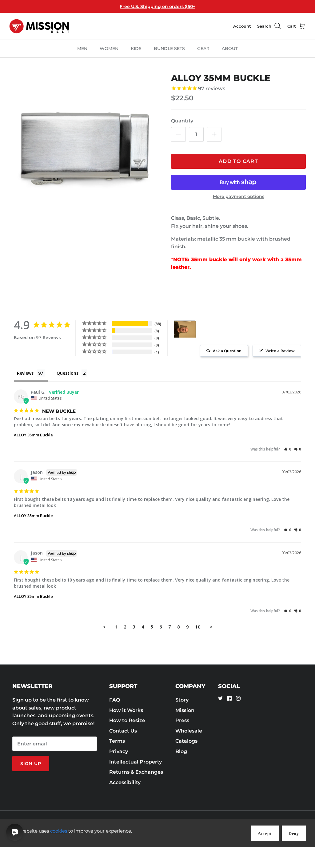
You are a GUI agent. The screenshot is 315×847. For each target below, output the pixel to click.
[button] (287, 449)
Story (182, 700)
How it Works (126, 710)
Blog (181, 751)
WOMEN (109, 48)
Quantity (182, 121)
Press (182, 720)
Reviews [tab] (25, 373)
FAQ (114, 700)
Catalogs (186, 741)
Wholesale (188, 731)
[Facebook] (229, 698)
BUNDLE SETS (169, 48)
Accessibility (125, 782)
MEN (82, 48)
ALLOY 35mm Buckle (33, 435)
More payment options (238, 196)
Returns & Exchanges (136, 772)
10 (198, 627)
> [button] (211, 627)
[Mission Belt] (39, 26)
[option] (83, 147)
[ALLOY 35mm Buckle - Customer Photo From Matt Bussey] (185, 329)
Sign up (30, 763)
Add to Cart (238, 161)
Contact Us (123, 731)
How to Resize (127, 720)
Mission (184, 710)
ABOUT (230, 48)
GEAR (203, 48)
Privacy (118, 751)
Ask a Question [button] (227, 351)
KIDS (136, 48)
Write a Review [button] (280, 351)
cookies (58, 831)
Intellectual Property (135, 762)
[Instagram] (238, 698)
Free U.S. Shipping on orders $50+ (157, 6)
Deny (294, 833)
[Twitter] (220, 698)
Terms (117, 741)
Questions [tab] (67, 373)
